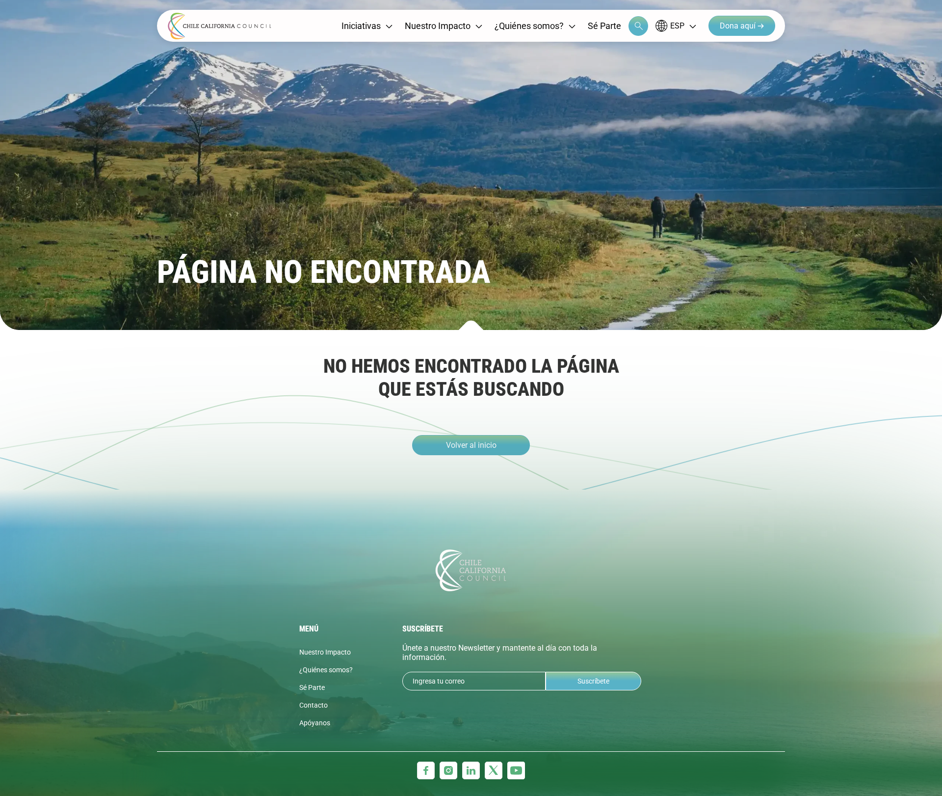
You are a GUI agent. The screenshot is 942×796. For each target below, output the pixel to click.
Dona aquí (739, 25)
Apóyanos (314, 723)
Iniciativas (361, 26)
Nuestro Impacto (438, 26)
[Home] (219, 26)
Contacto (313, 705)
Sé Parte (604, 26)
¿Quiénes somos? (529, 26)
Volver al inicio (471, 445)
